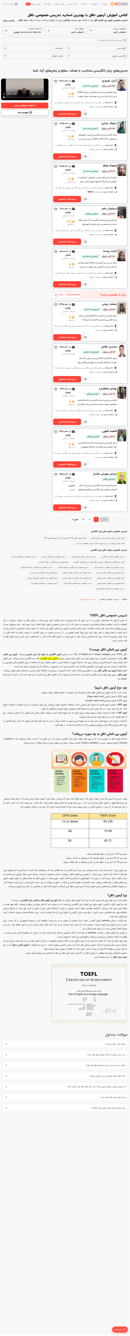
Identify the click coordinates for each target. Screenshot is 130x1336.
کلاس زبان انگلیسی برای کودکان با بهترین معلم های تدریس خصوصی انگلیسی (99, 562)
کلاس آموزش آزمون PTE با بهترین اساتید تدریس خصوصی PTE (65, 538)
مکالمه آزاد (47, 4)
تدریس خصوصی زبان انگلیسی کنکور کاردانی (77, 583)
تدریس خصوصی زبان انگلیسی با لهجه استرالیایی (37, 567)
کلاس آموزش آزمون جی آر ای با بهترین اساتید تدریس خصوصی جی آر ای (100, 543)
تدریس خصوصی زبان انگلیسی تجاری (24, 557)
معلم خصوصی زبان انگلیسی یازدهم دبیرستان (77, 578)
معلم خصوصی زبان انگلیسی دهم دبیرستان (110, 578)
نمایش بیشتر (8, 20)
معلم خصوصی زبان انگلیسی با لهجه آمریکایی (53, 562)
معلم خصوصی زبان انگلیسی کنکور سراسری (110, 583)
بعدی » (75, 519)
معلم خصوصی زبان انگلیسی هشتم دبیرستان (77, 572)
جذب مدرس (72, 4)
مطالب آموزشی (59, 4)
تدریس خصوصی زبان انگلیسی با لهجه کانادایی (73, 567)
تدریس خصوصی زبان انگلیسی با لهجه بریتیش (109, 567)
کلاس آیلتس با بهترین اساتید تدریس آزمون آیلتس (107, 538)
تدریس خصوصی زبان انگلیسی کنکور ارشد (44, 583)
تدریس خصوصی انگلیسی (108, 599)
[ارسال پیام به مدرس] (85, 114)
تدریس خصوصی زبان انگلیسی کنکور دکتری (110, 588)
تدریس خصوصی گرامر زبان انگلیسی (112, 557)
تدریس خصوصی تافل (88, 599)
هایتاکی (124, 599)
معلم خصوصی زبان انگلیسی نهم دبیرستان (43, 572)
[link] (89, 98)
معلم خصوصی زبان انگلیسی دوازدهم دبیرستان (42, 578)
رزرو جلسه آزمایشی (67, 113)
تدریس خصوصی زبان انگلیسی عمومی (53, 557)
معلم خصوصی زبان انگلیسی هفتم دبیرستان (110, 572)
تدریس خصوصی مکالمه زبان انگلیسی (83, 557)
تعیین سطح (34, 4)
